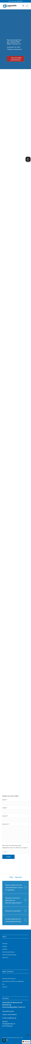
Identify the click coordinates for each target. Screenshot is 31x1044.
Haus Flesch (15, 683)
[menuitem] (22, 5)
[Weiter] (26, 203)
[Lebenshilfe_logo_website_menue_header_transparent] (12, 5)
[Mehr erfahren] (14, 335)
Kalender (4, 949)
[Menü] (26, 5)
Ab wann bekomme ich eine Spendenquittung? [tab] (13, 920)
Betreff (5, 816)
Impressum (5, 957)
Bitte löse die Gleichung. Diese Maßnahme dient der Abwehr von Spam (15, 846)
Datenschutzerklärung (8, 952)
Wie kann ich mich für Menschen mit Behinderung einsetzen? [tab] (13, 900)
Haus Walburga (17, 680)
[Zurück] (4, 203)
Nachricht (5, 824)
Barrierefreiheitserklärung (9, 954)
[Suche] (22, 5)
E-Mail (4, 808)
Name (4, 800)
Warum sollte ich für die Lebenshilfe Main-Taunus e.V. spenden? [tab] (14, 887)
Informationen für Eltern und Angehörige (13, 981)
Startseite (4, 943)
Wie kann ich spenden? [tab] (13, 911)
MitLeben (14, 688)
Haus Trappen (16, 693)
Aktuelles (4, 946)
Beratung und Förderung (8, 978)
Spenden (4, 987)
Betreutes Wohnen (10, 700)
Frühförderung (16, 723)
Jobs (3, 984)
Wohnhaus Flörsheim (11, 685)
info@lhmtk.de (11, 1018)
